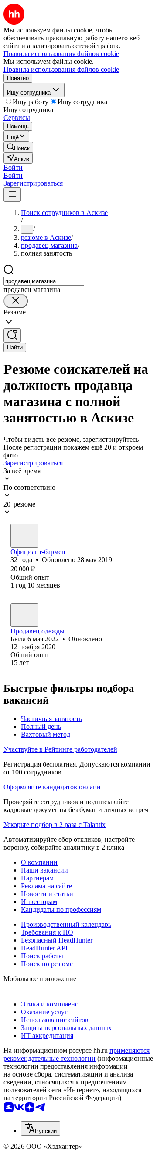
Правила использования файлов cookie (61, 69)
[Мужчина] (24, 536)
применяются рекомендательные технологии (76, 1054)
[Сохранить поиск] (12, 335)
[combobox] (43, 281)
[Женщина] (24, 615)
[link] (18, 147)
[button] (13, 167)
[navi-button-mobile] (12, 194)
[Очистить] (15, 301)
